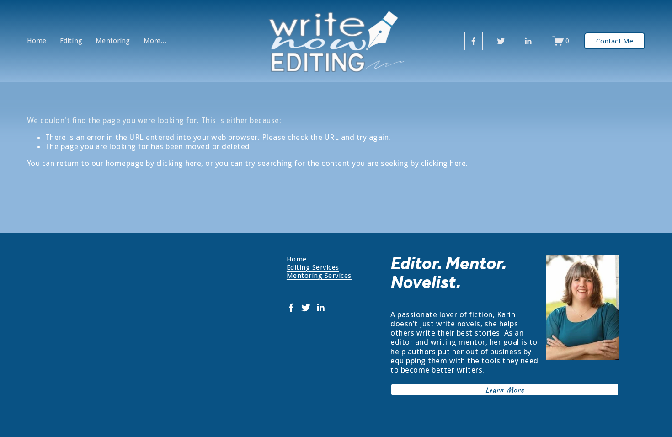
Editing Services (313, 267)
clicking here (179, 163)
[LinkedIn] (528, 41)
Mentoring (113, 41)
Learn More (504, 390)
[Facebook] (473, 41)
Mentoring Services (319, 276)
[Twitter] (501, 41)
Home (37, 41)
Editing (71, 41)
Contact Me (615, 41)
